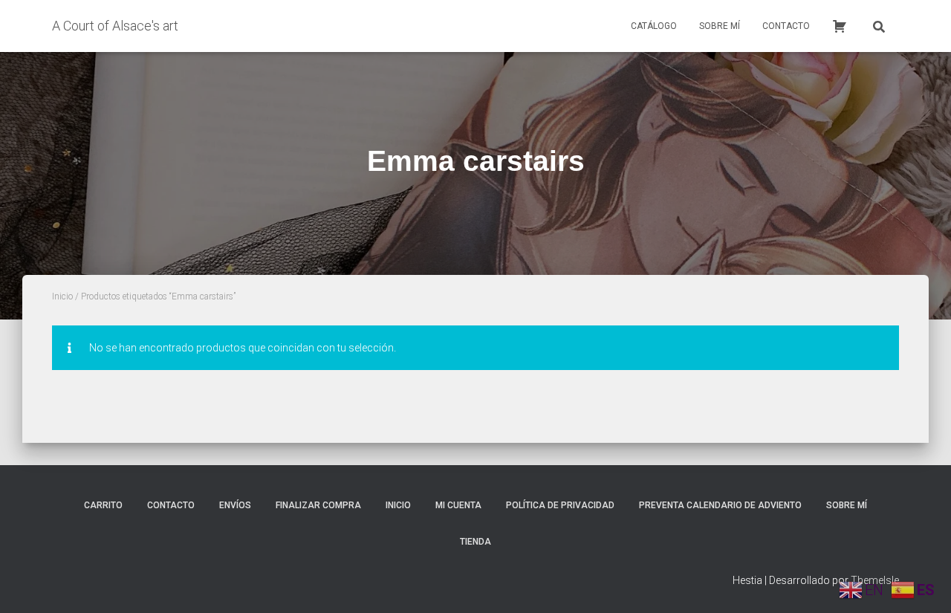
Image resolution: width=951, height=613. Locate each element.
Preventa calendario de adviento (720, 505)
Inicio (62, 296)
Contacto (786, 26)
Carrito (103, 505)
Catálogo (654, 26)
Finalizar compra (318, 505)
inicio (398, 505)
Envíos (235, 505)
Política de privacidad (560, 505)
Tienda (475, 541)
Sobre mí (719, 26)
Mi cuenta (458, 505)
